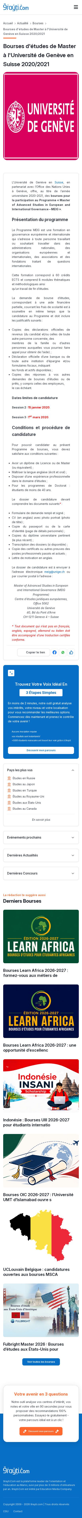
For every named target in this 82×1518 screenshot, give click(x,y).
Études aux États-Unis (27, 802)
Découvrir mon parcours (41, 1431)
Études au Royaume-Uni (28, 796)
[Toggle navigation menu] (76, 7)
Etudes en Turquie (25, 790)
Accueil (8, 23)
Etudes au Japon (24, 784)
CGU (6, 1511)
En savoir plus (41, 819)
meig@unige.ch (54, 571)
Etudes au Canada (25, 808)
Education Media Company (55, 1489)
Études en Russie (24, 778)
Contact (17, 1511)
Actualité (22, 23)
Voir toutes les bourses (41, 1361)
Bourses (38, 23)
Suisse (59, 182)
